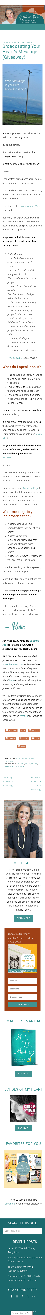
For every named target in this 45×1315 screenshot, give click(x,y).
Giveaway (29, 42)
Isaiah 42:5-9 (15, 357)
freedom (20, 764)
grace (27, 764)
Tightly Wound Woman (30, 206)
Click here (10, 1203)
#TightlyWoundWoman (14, 42)
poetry (34, 764)
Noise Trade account (13, 664)
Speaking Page (31, 488)
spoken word (19, 766)
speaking (9, 766)
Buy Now (23, 1073)
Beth (11, 680)
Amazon (24, 716)
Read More (23, 918)
